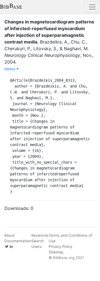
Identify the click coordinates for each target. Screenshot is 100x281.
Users (36, 246)
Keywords (40, 235)
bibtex (10, 69)
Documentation (17, 241)
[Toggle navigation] (92, 7)
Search (37, 241)
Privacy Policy (60, 246)
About (9, 235)
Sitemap (56, 252)
